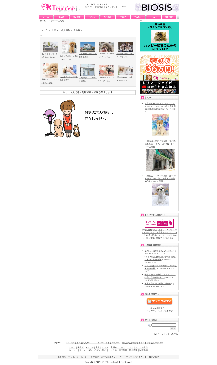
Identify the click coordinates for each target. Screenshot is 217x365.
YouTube (138, 17)
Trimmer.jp (110, 362)
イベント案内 (100, 350)
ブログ (123, 17)
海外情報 (169, 17)
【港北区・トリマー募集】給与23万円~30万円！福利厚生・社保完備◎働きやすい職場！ (160, 178)
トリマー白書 (141, 347)
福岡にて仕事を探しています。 (159, 251)
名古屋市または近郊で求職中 (158, 283)
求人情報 (77, 17)
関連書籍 (144, 350)
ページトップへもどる (167, 334)
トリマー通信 (86, 350)
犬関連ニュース (118, 347)
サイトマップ (126, 357)
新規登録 (99, 7)
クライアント (111, 7)
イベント (153, 17)
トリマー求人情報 (56, 21)
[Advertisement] (88, 166)
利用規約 (95, 357)
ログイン (89, 7)
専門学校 (107, 17)
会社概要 (62, 357)
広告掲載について (109, 357)
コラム (130, 347)
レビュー (73, 350)
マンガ (92, 17)
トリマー (124, 7)
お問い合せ (154, 357)
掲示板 (61, 17)
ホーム (46, 17)
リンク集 (112, 350)
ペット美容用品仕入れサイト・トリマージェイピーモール (93, 343)
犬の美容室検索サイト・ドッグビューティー (142, 343)
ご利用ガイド (140, 357)
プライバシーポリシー (78, 357)
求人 (98, 347)
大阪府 (76, 30)
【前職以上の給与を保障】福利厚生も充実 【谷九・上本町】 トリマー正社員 (160, 144)
